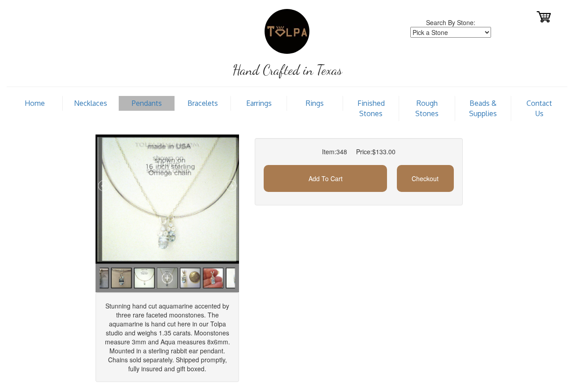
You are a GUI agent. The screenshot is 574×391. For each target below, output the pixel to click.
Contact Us (539, 108)
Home (35, 103)
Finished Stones (371, 108)
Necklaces (90, 103)
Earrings (259, 103)
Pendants (147, 103)
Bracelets (202, 103)
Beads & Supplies (483, 108)
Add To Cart (325, 178)
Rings (315, 103)
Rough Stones (427, 108)
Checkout (425, 178)
